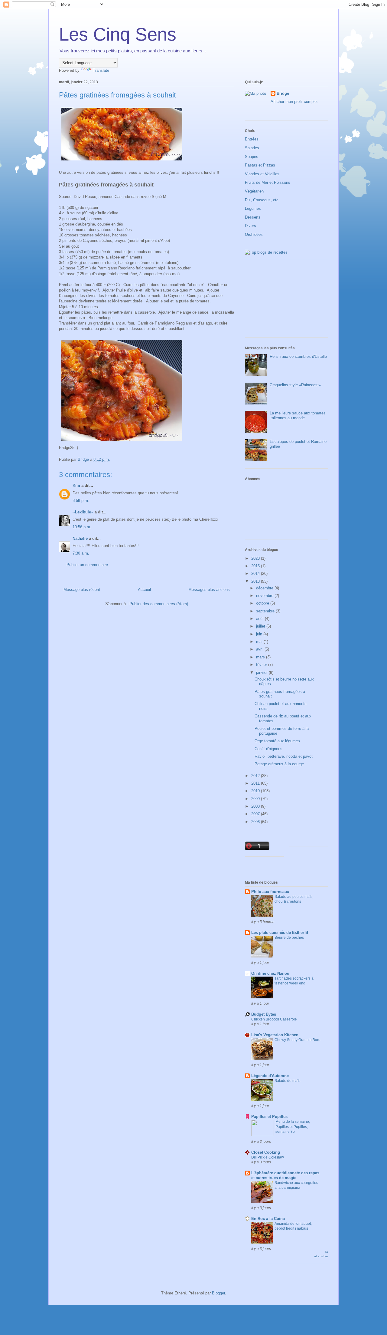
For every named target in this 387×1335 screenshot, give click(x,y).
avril (260, 649)
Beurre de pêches (289, 937)
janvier (262, 672)
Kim (76, 485)
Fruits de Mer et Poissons (267, 182)
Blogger (218, 1293)
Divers (250, 225)
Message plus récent (81, 589)
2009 (256, 798)
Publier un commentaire (87, 564)
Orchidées (254, 234)
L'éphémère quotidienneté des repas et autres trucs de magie (285, 1175)
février (262, 664)
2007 (256, 814)
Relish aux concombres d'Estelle (298, 356)
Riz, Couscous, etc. (262, 200)
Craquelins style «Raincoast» (295, 385)
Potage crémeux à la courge (279, 764)
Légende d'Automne (270, 1075)
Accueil (144, 589)
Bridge (283, 93)
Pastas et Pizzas (260, 165)
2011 (256, 783)
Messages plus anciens (209, 589)
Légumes (253, 208)
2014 (256, 573)
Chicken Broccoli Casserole (274, 1019)
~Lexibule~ (83, 512)
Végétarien (254, 191)
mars (261, 657)
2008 (256, 806)
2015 (256, 566)
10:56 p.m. (82, 527)
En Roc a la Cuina (268, 1218)
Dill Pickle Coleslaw (267, 1157)
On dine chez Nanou (270, 973)
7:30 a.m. (81, 553)
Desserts (253, 217)
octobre (263, 603)
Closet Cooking (265, 1152)
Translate (101, 70)
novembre (265, 595)
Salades (252, 148)
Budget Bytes (263, 1014)
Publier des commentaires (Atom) (158, 604)
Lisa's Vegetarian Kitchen (274, 1035)
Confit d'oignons (268, 749)
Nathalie (80, 538)
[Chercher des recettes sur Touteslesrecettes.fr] (266, 252)
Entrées (252, 139)
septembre (266, 611)
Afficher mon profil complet (294, 101)
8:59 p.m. (81, 500)
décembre (265, 588)
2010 (256, 791)
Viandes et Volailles (262, 174)
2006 (256, 821)
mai (260, 641)
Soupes (251, 156)
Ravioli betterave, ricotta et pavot (284, 756)
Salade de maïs (287, 1081)
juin (259, 634)
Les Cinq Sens (117, 34)
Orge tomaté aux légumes (277, 741)
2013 (256, 581)
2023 (256, 558)
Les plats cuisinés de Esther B (279, 932)
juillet (261, 626)
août (260, 618)
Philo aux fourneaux (270, 891)
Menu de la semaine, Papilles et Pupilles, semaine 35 (292, 1126)
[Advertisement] (275, 301)
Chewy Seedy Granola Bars (297, 1040)
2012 (256, 775)
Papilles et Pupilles (269, 1116)
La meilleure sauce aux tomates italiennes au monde (298, 415)
